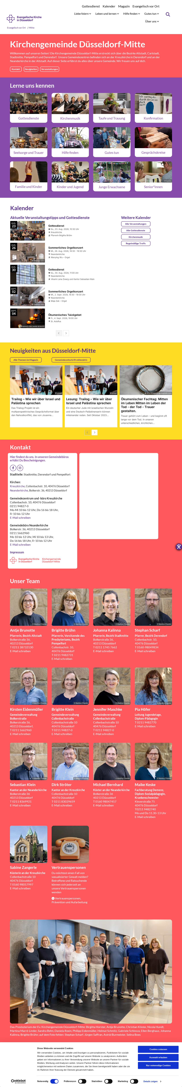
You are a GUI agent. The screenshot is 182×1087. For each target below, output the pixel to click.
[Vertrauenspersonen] (70, 844)
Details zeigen (150, 1081)
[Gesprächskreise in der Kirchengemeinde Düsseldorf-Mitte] (153, 137)
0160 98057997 (22, 884)
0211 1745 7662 (106, 647)
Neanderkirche (19, 61)
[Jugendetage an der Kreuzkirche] (70, 171)
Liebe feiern (81, 13)
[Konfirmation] (153, 103)
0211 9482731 (63, 655)
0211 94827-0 (63, 730)
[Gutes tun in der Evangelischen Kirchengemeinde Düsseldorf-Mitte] (112, 137)
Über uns (151, 21)
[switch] (82, 1081)
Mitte (31, 27)
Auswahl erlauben (158, 1057)
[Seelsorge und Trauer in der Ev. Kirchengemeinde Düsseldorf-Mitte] (28, 137)
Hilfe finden (130, 13)
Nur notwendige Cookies (158, 1065)
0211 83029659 (64, 801)
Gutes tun (150, 13)
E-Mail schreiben (20, 517)
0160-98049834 (148, 647)
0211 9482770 (146, 722)
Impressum (17, 552)
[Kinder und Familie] (28, 171)
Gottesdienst (91, 6)
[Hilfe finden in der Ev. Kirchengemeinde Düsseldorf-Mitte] (70, 137)
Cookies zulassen (158, 1049)
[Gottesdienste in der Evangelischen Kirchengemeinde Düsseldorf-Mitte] (28, 103)
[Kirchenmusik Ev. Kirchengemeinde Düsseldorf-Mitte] (70, 103)
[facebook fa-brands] (13, 468)
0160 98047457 (105, 801)
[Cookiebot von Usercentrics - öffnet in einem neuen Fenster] (18, 1081)
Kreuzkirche (122, 57)
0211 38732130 (22, 647)
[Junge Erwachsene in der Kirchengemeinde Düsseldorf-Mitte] (112, 172)
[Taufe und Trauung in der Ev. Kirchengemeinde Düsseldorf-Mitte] (112, 103)
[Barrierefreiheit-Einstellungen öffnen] (179, 547)
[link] (82, 13)
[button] (16, 69)
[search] (167, 14)
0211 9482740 (146, 809)
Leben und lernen (106, 13)
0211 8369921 (22, 801)
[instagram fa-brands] (20, 468)
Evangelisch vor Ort (146, 6)
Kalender (109, 6)
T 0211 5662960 (21, 730)
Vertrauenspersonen (73, 888)
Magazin (124, 6)
